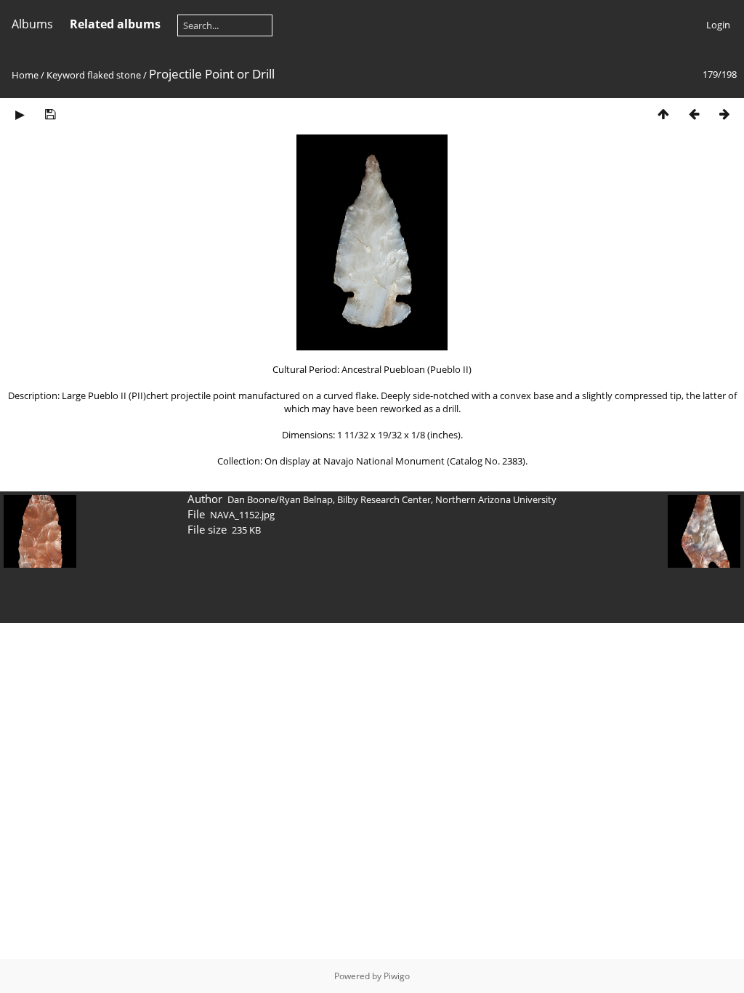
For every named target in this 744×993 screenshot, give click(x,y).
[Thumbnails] (663, 113)
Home (25, 74)
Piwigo (397, 976)
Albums (32, 24)
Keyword (65, 74)
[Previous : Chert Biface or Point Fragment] (694, 113)
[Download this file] (50, 113)
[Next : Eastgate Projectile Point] (724, 113)
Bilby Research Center (384, 499)
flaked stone (114, 74)
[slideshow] (19, 113)
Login (718, 24)
